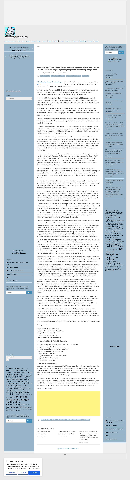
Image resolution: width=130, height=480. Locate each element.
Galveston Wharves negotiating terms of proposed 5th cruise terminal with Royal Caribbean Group (113, 152)
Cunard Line (15, 379)
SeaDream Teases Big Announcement (111, 74)
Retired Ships (83, 41)
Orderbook (76, 41)
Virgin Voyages (117, 269)
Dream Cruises (45, 76)
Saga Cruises (21, 404)
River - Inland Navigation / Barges (17, 398)
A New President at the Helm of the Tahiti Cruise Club (113, 116)
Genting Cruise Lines (58, 76)
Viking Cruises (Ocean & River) (21, 409)
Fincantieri (16, 381)
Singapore (85, 76)
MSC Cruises (11, 388)
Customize (12, 472)
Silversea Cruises (11, 407)
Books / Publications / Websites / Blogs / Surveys (17, 263)
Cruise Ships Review (12, 267)
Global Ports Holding (20, 383)
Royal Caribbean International (13, 403)
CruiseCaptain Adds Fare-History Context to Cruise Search (113, 109)
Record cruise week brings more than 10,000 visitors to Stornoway (114, 143)
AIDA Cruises (10, 368)
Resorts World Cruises (73, 76)
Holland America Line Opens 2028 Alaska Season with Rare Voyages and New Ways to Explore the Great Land (114, 125)
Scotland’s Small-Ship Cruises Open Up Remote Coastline (114, 82)
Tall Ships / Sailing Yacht (24, 407)
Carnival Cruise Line (112, 218)
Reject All (23, 472)
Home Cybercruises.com (10, 41)
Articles (43, 41)
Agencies (28, 41)
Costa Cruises (10, 378)
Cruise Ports (68, 41)
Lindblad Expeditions (110, 235)
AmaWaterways (24, 368)
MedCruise (16, 387)
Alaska (17, 368)
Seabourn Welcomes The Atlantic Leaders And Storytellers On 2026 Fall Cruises (114, 135)
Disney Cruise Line (24, 379)
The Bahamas (9, 409)
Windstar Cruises (15, 410)
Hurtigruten (19, 385)
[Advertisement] (65, 12)
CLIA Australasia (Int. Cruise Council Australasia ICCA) (18, 376)
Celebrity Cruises (22, 375)
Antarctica (20, 370)
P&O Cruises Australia (11, 392)
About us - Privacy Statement (13, 91)
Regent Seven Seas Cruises (111, 249)
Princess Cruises (17, 394)
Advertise (61, 41)
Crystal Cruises (119, 225)
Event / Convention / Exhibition (15, 271)
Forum (38, 41)
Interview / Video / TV (13, 274)
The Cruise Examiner (12, 281)
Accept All (34, 472)
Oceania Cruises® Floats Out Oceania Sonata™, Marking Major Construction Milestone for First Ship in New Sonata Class (114, 172)
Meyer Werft (23, 387)
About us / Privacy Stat (93, 41)
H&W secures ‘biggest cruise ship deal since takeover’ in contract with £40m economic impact (114, 162)
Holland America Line (111, 232)
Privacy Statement (114, 346)
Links (19, 41)
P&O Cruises (26, 391)
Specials (34, 41)
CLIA (30, 375)
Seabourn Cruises (22, 406)
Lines (23, 41)
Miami (27, 387)
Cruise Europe (19, 378)
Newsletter (55, 41)
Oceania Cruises (18, 391)
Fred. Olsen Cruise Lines (114, 229)
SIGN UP (19, 252)
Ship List (49, 41)
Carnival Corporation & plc (15, 373)
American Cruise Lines (11, 370)
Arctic (26, 370)
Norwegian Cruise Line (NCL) (19, 390)
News (38, 46)
